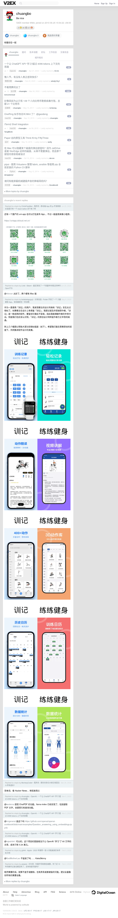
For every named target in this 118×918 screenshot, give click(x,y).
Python (12, 171)
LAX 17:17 (47, 910)
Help (15, 891)
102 (68, 91)
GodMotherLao (13, 858)
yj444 (23, 850)
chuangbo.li (32, 35)
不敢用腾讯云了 (12, 87)
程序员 (36, 206)
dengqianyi (8, 175)
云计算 (13, 91)
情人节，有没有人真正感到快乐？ (21, 77)
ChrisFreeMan (27, 206)
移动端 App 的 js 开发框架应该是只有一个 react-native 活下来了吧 (33, 207)
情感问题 (8, 81)
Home (96, 3)
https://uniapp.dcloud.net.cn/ (17, 220)
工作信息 (53, 52)
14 (68, 104)
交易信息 (64, 52)
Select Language (20, 895)
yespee (24, 864)
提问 (24, 52)
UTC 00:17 (28, 910)
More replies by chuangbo (18, 881)
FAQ (53, 891)
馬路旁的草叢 (53, 35)
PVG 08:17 (37, 910)
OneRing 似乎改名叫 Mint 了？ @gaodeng (26, 114)
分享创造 (38, 299)
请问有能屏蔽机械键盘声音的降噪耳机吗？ (26, 181)
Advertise (26, 891)
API (45, 891)
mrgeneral (11, 821)
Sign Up (104, 3)
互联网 (7, 108)
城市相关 (39, 57)
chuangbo (14, 35)
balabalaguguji (27, 299)
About (6, 891)
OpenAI (13, 71)
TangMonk (8, 131)
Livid (23, 285)
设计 (6, 142)
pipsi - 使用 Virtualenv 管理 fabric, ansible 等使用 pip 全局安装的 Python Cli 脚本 (32, 166)
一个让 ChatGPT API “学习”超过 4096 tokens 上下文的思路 (32, 65)
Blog (37, 891)
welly (50, 142)
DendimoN (53, 185)
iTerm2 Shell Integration (16, 124)
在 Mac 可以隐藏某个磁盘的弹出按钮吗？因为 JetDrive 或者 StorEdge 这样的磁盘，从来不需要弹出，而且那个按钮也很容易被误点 (32, 151)
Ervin (57, 71)
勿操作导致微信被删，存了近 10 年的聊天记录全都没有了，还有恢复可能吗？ (32, 865)
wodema (10, 804)
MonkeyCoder (27, 782)
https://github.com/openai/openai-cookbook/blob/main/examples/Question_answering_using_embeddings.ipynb (38, 824)
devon (51, 158)
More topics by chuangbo (17, 191)
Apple (29, 850)
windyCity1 (55, 81)
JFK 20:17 (57, 910)
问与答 (7, 185)
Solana (62, 891)
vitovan (9, 293)
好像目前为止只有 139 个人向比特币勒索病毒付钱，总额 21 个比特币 (32, 102)
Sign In (112, 3)
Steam (29, 285)
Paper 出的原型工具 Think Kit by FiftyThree (26, 137)
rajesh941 (10, 841)
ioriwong (53, 108)
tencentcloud (9, 94)
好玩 (43, 52)
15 (68, 67)
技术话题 (33, 52)
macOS (8, 118)
